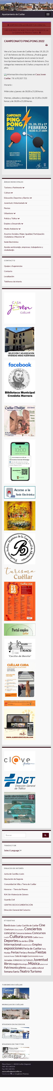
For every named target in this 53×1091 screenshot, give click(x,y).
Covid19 (6, 937)
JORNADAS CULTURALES (23, 960)
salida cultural (38, 968)
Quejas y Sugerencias (13, 266)
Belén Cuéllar (16, 926)
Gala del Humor (9, 956)
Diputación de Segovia (13, 879)
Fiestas (7, 208)
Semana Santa (11, 971)
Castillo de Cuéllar (30, 925)
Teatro (25, 971)
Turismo (36, 971)
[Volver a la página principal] (26, 5)
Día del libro (23, 941)
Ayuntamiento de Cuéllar (13, 14)
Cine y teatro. (19, 930)
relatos (28, 968)
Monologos (23, 964)
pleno (22, 967)
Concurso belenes (24, 933)
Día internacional (18, 942)
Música (34, 963)
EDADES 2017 (27, 945)
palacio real (44, 964)
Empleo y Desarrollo (12, 223)
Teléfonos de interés (13, 281)
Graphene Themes (22, 1074)
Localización (9, 276)
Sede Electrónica (11, 242)
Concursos (39, 933)
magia (15, 963)
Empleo (37, 944)
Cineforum (9, 929)
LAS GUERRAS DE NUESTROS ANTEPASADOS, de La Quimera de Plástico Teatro (26, 31)
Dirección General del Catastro (17, 910)
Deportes (11, 941)
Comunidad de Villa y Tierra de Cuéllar (20, 884)
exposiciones (13, 948)
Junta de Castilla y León (14, 874)
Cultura (7, 192)
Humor (41, 956)
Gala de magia (21, 956)
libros (8, 963)
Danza (41, 937)
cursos (27, 937)
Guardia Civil (9, 899)
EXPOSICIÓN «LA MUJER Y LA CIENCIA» (28, 25)
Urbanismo (9, 213)
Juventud (40, 959)
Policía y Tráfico (11, 218)
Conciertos (33, 929)
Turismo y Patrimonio (13, 187)
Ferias (15, 952)
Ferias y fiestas (27, 952)
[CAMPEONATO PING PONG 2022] (26, 137)
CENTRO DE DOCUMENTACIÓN (18, 905)
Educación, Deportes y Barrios (17, 198)
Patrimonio (11, 967)
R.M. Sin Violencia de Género (16, 894)
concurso (9, 933)
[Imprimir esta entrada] (47, 45)
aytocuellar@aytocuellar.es (12, 1071)
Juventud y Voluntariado (14, 203)
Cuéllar (35, 937)
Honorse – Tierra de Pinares (16, 889)
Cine (42, 925)
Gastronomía (33, 956)
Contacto (8, 271)
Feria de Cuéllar (32, 948)
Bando (7, 925)
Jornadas (8, 960)
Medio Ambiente (11, 229)
